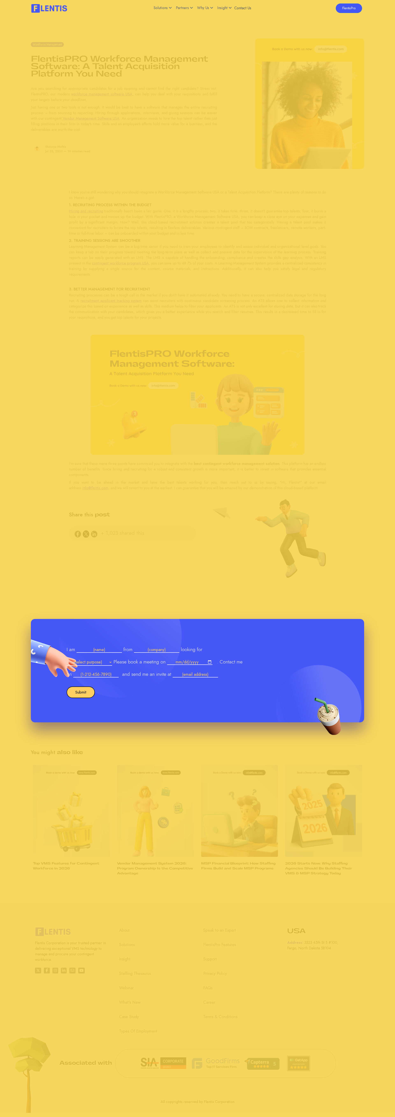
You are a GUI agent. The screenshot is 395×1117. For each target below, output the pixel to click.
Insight (222, 8)
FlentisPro (349, 8)
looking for (191, 649)
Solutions (160, 8)
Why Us (203, 8)
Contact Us (242, 8)
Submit (80, 692)
